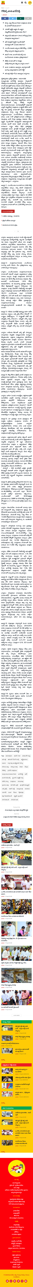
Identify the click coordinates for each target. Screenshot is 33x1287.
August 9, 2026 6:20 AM (24, 1074)
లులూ (9, 792)
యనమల (27, 788)
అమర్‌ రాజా (17, 755)
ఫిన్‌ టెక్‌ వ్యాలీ (14, 785)
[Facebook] (14, 1281)
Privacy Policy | (21, 1275)
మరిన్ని (3, 1059)
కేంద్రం (26, 766)
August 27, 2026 (23, 1054)
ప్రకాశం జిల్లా (5, 785)
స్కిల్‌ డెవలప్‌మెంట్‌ (7, 796)
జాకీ (26, 774)
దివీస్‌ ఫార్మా (5, 781)
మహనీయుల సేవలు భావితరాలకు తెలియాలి (12, 916)
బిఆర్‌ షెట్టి (12, 788)
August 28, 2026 (9, 1009)
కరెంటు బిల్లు (5, 766)
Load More (16, 1015)
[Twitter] (18, 1281)
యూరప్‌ (4, 792)
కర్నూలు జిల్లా (14, 766)
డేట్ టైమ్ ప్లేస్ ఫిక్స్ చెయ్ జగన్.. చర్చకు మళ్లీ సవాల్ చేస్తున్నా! (14, 868)
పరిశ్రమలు (13, 781)
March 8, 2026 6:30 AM (24, 1097)
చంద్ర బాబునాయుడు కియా (9, 774)
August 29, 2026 (9, 847)
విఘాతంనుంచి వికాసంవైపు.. (10, 225)
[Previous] (15, 231)
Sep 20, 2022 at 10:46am (16, 15)
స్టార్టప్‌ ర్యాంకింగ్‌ (18, 796)
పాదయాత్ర (20, 781)
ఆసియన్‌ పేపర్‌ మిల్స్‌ (13, 759)
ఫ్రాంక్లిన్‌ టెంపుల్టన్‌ (24, 785)
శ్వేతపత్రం (21, 792)
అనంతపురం (9, 755)
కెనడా (21, 766)
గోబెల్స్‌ (4, 770)
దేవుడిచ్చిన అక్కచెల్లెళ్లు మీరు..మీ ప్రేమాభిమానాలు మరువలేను (13, 939)
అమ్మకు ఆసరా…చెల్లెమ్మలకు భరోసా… (22, 1093)
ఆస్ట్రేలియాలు (24, 759)
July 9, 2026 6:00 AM (24, 1080)
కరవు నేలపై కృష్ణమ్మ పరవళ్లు (8, 984)
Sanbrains (29, 1285)
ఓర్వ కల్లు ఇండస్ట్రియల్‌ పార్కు (15, 763)
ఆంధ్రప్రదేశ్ (7, 8)
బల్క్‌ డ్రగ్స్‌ (4, 788)
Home (2, 8)
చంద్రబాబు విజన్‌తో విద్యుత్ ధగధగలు (22, 1085)
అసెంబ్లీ (4, 759)
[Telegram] (7, 1281)
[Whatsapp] (11, 1281)
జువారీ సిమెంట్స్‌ (6, 777)
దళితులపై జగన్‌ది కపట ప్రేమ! (23, 1077)
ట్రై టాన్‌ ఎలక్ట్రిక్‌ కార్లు (18, 777)
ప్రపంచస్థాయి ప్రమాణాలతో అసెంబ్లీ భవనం (22, 1050)
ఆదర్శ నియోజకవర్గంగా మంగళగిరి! (21, 1070)
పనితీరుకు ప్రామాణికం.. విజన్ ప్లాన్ (10, 845)
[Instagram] (22, 1281)
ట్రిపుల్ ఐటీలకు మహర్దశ (9, 220)
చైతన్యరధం (5, 15)
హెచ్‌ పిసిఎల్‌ (5, 799)
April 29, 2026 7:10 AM (24, 1089)
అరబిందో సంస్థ (26, 755)
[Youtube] (25, 1281)
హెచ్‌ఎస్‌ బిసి (14, 799)
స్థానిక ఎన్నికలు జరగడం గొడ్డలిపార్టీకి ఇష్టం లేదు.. (14, 962)
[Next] (18, 231)
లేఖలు (15, 792)
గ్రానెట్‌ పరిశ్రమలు (12, 770)
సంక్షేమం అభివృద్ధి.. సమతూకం (11, 215)
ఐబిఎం (4, 763)
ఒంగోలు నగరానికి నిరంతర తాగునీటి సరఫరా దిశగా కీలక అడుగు (16, 892)
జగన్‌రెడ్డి (20, 774)
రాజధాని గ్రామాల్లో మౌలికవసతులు (10, 1043)
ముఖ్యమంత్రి (20, 788)
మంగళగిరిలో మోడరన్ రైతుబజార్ (10, 1007)
